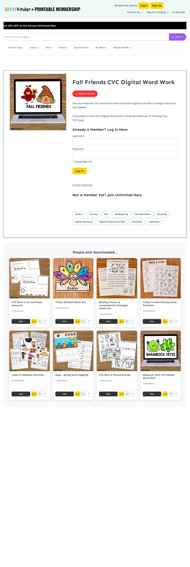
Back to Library (87, 93)
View (21, 321)
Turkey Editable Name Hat (70, 302)
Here (137, 195)
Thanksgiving (121, 214)
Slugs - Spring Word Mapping (71, 374)
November (137, 222)
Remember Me (83, 161)
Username (78, 135)
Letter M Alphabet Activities (28, 374)
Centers (79, 214)
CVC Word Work (142, 214)
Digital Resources (84, 222)
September (154, 222)
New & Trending (156, 12)
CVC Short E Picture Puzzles (114, 374)
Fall (106, 214)
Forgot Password (82, 184)
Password (78, 148)
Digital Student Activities (112, 222)
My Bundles (178, 12)
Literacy (93, 214)
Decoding (162, 214)
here (80, 120)
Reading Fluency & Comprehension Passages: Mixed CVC (113, 305)
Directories (133, 12)
